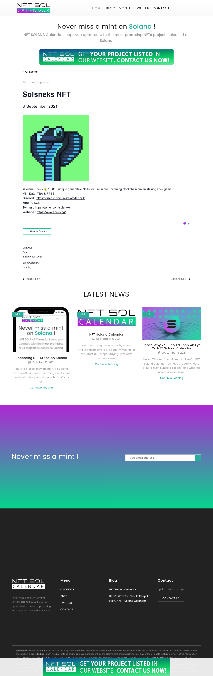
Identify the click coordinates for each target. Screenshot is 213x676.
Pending (27, 267)
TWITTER (66, 603)
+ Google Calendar (38, 231)
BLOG (110, 8)
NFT (17, 314)
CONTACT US (171, 598)
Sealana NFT (179, 279)
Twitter (142, 8)
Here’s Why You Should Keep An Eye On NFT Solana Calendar (172, 346)
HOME (97, 8)
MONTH (125, 8)
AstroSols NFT (35, 279)
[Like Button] (184, 223)
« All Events (30, 71)
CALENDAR (67, 589)
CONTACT (161, 8)
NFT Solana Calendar (106, 334)
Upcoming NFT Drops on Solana (41, 358)
